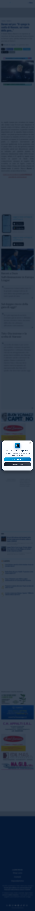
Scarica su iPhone (17, 464)
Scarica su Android (17, 459)
